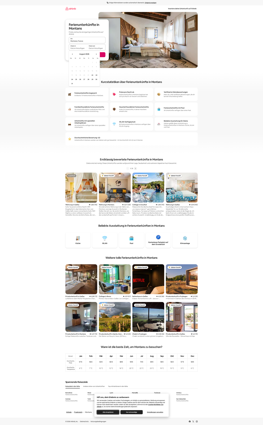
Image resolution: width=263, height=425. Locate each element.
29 (92, 79)
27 (84, 79)
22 (92, 75)
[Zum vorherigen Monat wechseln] (72, 54)
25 (76, 79)
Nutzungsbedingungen (98, 421)
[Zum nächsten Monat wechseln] (96, 54)
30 (96, 79)
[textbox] (77, 48)
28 (88, 79)
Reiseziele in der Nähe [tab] (72, 386)
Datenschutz (84, 421)
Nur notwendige (131, 412)
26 (80, 79)
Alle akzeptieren (108, 412)
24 (72, 79)
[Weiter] (135, 168)
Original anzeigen (150, 3)
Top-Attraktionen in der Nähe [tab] (118, 386)
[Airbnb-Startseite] (70, 8)
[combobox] (87, 41)
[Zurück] (127, 168)
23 (96, 75)
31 (72, 84)
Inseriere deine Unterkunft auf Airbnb (182, 9)
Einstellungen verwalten (155, 412)
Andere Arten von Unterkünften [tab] (94, 386)
